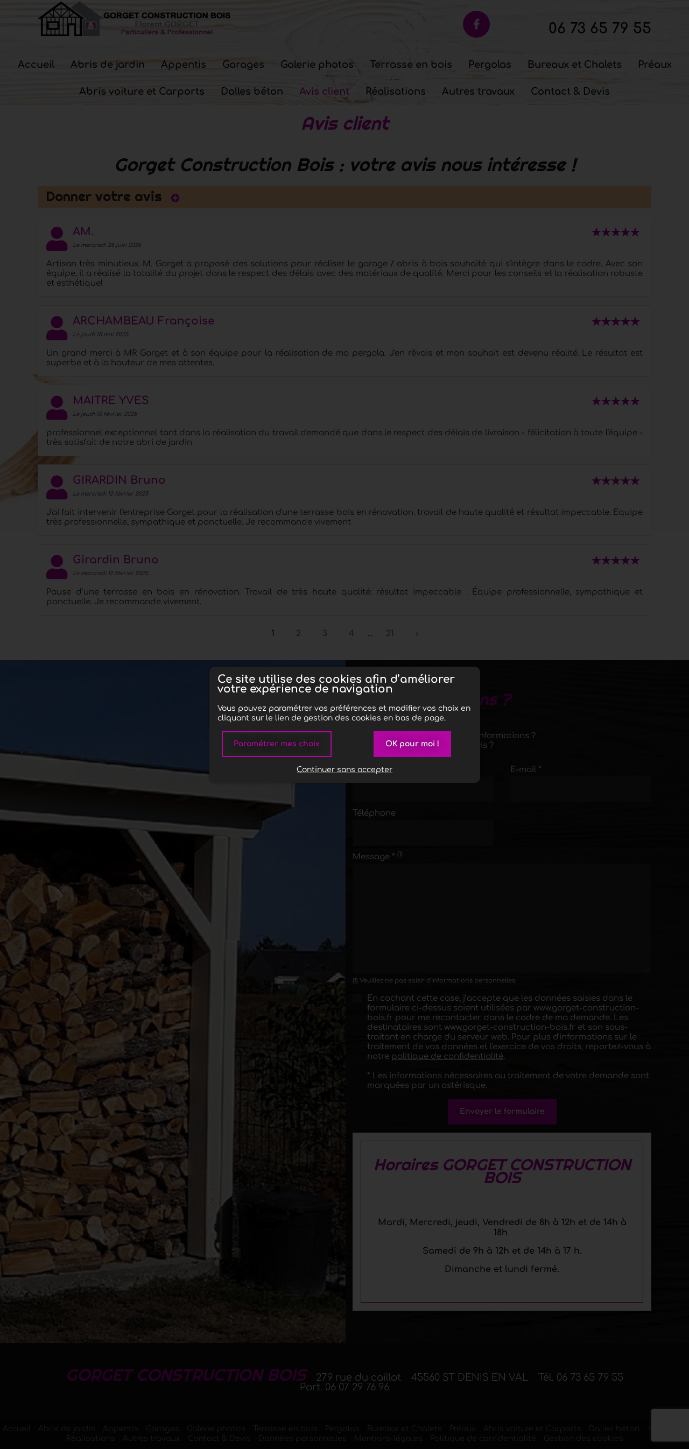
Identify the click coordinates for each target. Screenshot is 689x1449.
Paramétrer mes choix (277, 744)
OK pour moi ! (412, 744)
